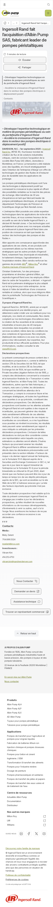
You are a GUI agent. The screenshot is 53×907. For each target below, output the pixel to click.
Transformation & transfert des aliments (25, 762)
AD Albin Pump (14, 717)
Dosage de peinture (16, 771)
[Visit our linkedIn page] (21, 833)
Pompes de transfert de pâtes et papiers (26, 779)
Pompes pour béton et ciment (21, 754)
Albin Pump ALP (14, 708)
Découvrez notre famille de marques (23, 848)
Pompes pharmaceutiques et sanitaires (25, 775)
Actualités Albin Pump (17, 797)
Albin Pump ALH (14, 704)
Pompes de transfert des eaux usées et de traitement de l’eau (25, 784)
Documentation (14, 801)
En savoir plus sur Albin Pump (18, 677)
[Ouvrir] (48, 13)
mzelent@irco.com (11, 544)
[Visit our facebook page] (29, 833)
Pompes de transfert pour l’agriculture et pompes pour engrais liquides (26, 737)
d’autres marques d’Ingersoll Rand (18, 267)
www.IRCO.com (9, 349)
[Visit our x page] (36, 833)
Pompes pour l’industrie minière (21, 766)
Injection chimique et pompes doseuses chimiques (25, 748)
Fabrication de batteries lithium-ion (23, 743)
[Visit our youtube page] (44, 833)
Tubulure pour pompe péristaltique (23, 725)
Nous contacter (12, 681)
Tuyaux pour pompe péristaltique (22, 721)
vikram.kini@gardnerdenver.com (17, 561)
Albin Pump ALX (14, 712)
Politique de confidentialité (18, 875)
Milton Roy (33, 264)
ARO (24, 264)
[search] (48, 4)
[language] (4, 4)
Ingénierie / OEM (15, 758)
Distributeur (12, 805)
